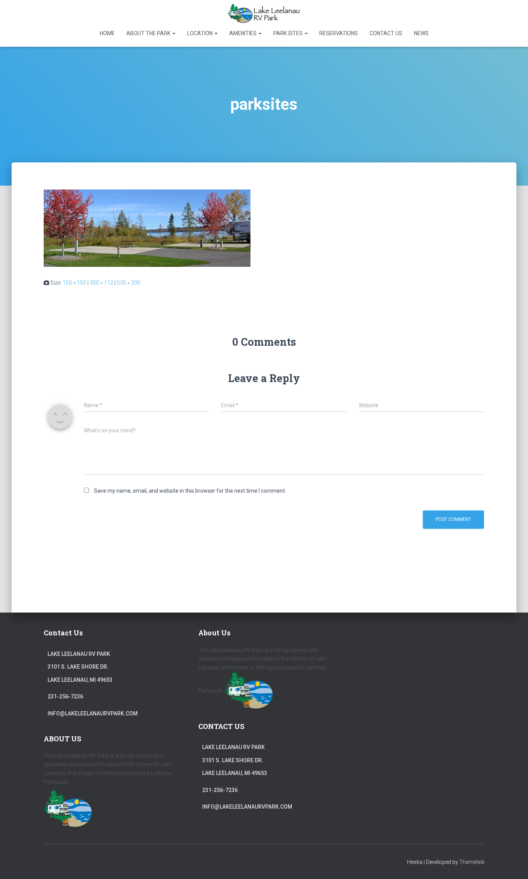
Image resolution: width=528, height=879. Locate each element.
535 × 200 (128, 283)
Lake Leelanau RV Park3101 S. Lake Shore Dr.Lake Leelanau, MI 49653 (80, 667)
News (421, 33)
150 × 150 (74, 283)
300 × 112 (101, 283)
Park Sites (288, 33)
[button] (173, 33)
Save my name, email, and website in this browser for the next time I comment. (190, 491)
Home (107, 33)
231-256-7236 (65, 696)
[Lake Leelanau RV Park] (264, 13)
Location (200, 33)
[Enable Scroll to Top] (513, 863)
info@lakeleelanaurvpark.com (93, 713)
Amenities (243, 33)
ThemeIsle (471, 862)
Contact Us (386, 33)
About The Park (149, 33)
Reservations (338, 33)
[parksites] (147, 227)
